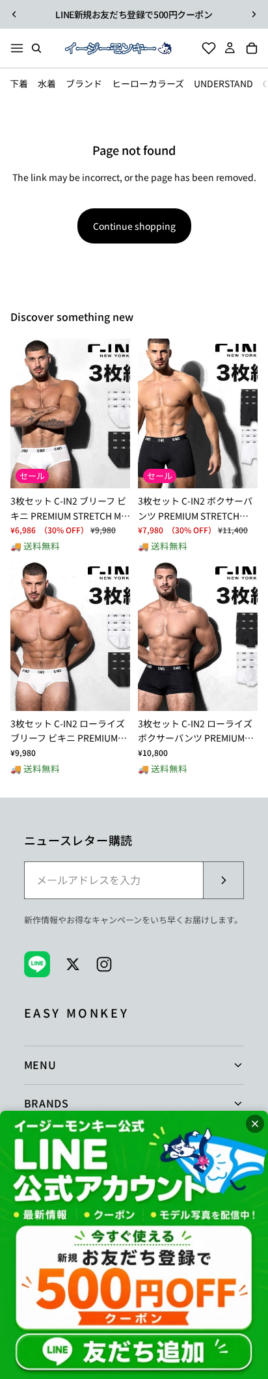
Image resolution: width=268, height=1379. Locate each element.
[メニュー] (17, 48)
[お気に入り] (205, 48)
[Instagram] (104, 964)
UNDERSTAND (223, 83)
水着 (47, 83)
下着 (19, 83)
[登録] (223, 880)
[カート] (256, 48)
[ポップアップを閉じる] (255, 1124)
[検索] (36, 48)
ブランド (84, 83)
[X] (73, 964)
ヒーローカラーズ (148, 83)
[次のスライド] (253, 14)
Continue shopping (134, 225)
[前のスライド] (14, 14)
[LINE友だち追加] (134, 1245)
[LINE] (37, 964)
